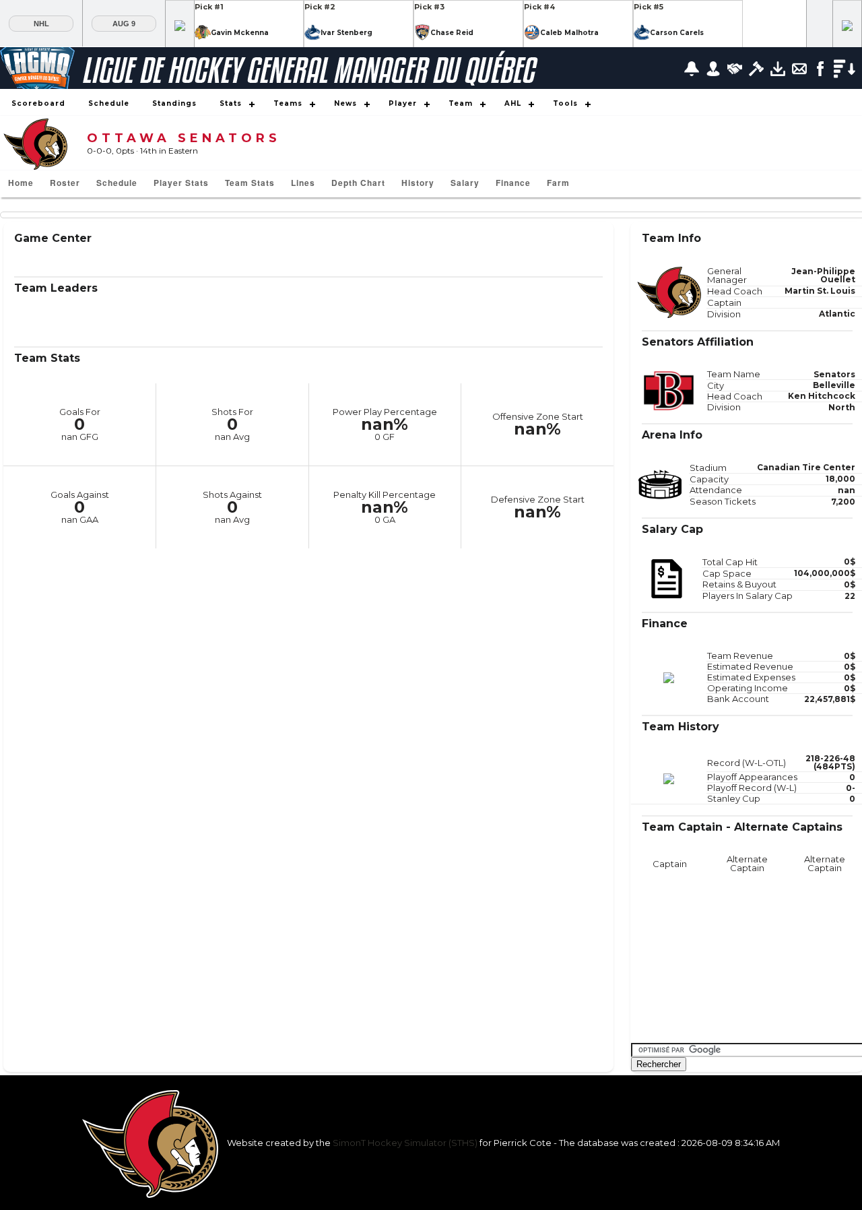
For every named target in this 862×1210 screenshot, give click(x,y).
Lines (303, 183)
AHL (512, 103)
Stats (231, 103)
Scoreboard (38, 103)
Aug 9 (123, 24)
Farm (558, 183)
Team (461, 103)
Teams (287, 103)
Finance (513, 183)
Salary (465, 183)
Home (21, 183)
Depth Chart (358, 183)
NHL (41, 24)
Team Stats (250, 183)
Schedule (108, 103)
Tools (565, 103)
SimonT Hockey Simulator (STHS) (405, 1142)
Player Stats (181, 183)
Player (403, 103)
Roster (65, 183)
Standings (174, 103)
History (417, 183)
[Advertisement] (732, 957)
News (345, 103)
